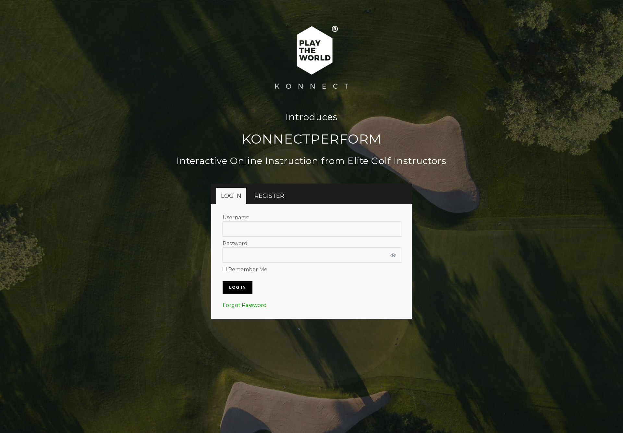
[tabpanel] (312, 261)
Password (235, 243)
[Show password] (393, 255)
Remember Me (247, 269)
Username (236, 217)
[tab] (231, 196)
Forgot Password (245, 305)
